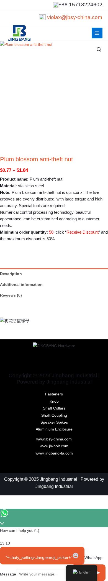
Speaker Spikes (54, 422)
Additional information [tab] (21, 284)
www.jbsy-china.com (54, 439)
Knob (54, 401)
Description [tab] (11, 274)
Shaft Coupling (54, 415)
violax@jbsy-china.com (74, 17)
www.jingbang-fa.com (54, 453)
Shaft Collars (54, 408)
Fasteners (54, 394)
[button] (99, 50)
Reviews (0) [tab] (11, 295)
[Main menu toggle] (97, 33)
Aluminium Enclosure (54, 429)
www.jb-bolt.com (54, 446)
